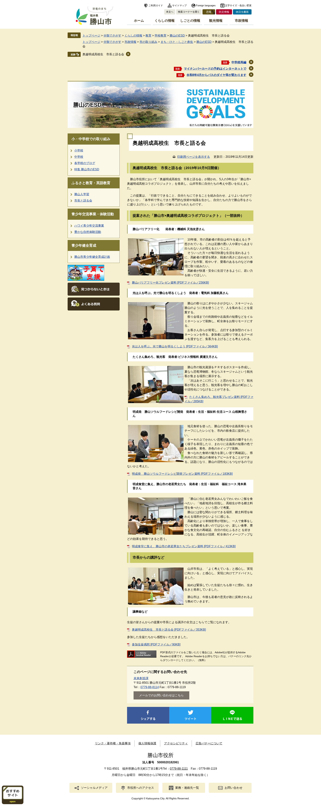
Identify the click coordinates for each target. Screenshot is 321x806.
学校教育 (160, 35)
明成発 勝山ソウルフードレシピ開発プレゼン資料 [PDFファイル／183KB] (182, 473)
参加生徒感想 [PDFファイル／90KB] (156, 644)
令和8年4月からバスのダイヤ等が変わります (216, 74)
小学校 (78, 150)
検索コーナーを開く (189, 11)
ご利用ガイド (155, 5)
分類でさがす (112, 35)
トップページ (91, 35)
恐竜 (208, 11)
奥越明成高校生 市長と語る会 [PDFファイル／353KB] (169, 629)
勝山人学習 (81, 194)
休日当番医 (242, 11)
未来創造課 (141, 678)
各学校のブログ (84, 163)
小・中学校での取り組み (91, 139)
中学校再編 (238, 62)
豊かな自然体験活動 (87, 231)
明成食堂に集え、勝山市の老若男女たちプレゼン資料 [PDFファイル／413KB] (184, 546)
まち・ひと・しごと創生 (176, 41)
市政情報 (241, 20)
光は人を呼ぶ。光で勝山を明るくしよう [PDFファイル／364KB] (175, 346)
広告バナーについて (209, 743)
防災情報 (224, 11)
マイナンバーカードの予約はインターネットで (215, 68)
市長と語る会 (83, 200)
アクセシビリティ (176, 743)
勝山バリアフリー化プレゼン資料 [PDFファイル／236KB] (170, 282)
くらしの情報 (165, 20)
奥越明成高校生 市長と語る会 (103, 54)
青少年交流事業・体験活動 (93, 214)
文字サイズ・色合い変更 (238, 5)
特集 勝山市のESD (86, 169)
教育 (148, 35)
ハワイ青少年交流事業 (89, 225)
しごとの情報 (190, 20)
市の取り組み (148, 41)
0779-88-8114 (149, 687)
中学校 (78, 156)
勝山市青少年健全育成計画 (92, 256)
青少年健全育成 (84, 245)
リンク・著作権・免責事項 (113, 743)
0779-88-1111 (179, 768)
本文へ (169, 11)
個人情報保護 (147, 743)
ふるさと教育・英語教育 (91, 183)
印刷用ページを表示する (193, 156)
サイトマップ (179, 5)
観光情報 (216, 20)
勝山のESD (177, 35)
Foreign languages (206, 5)
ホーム (139, 20)
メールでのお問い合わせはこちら (161, 695)
